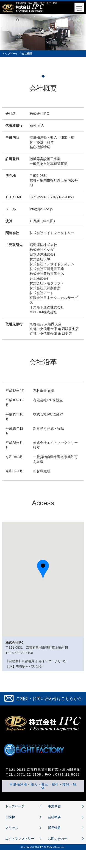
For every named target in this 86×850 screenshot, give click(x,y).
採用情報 (54, 828)
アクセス (11, 828)
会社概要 (54, 817)
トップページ (10, 53)
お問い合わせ (57, 838)
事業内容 (54, 806)
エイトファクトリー (19, 838)
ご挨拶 (10, 817)
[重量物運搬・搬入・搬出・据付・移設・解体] (23, 12)
